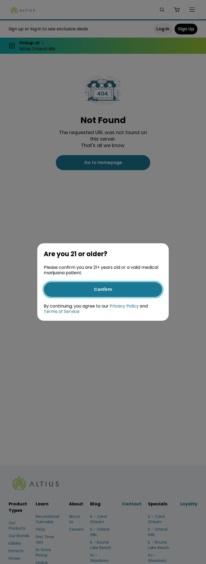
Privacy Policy (124, 306)
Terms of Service (61, 311)
